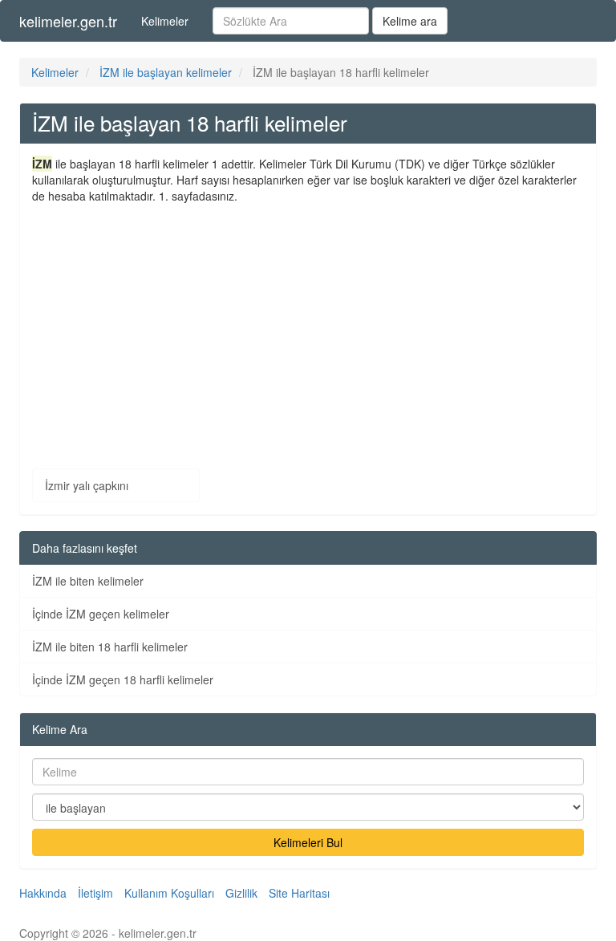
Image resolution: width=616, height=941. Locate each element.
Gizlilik (241, 893)
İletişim (95, 893)
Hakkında (43, 893)
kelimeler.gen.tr (68, 20)
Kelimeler (164, 21)
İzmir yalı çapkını (86, 485)
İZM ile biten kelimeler (88, 581)
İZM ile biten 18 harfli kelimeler (110, 647)
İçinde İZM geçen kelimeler (100, 614)
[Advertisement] (308, 324)
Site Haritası (299, 893)
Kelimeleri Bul (308, 842)
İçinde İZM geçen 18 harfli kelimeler (122, 679)
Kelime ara (410, 21)
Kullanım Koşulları (169, 893)
